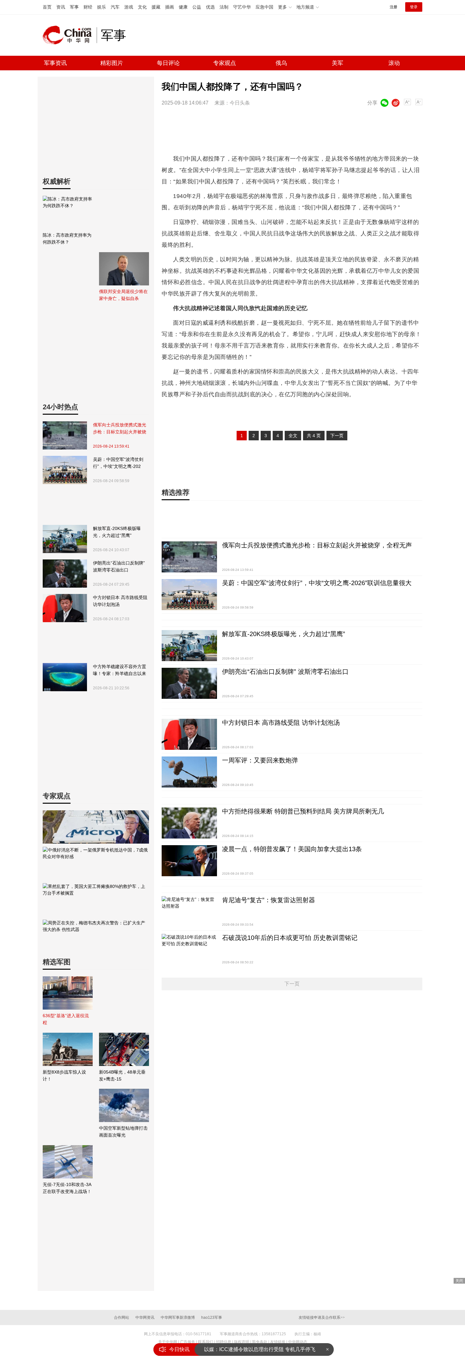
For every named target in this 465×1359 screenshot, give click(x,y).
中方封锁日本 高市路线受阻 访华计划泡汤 (120, 601)
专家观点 (224, 63)
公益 (196, 7)
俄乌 (281, 63)
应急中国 (264, 7)
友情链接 (277, 1342)
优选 (210, 7)
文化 (142, 7)
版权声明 (241, 1342)
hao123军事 (211, 1317)
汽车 (115, 7)
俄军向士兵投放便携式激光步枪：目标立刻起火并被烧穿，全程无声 (119, 428)
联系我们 (205, 1342)
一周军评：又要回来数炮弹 (260, 760)
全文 (292, 435)
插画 (169, 7)
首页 (47, 7)
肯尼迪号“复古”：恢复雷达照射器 (268, 899)
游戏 (128, 7)
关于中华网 (167, 1342)
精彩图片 (111, 63)
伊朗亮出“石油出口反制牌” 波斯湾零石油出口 (119, 566)
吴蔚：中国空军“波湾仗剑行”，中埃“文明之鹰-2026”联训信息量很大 (118, 463)
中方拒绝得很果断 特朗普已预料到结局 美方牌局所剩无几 (303, 811)
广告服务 (187, 1342)
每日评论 (168, 63)
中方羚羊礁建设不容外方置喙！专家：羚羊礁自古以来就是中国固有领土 (119, 670)
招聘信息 (223, 1342)
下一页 (337, 435)
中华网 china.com (69, 35)
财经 (88, 7)
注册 (393, 7)
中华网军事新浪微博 (178, 1317)
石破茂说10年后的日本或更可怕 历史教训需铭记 (289, 937)
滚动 (394, 63)
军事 (74, 7)
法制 (224, 7)
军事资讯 (55, 63)
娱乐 (101, 7)
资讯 (60, 7)
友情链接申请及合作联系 (322, 1317)
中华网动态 (297, 1342)
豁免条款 (259, 1342)
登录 (414, 7)
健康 (183, 7)
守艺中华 (242, 7)
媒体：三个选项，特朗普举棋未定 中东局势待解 (258, 1349)
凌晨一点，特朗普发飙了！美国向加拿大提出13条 (292, 848)
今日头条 (240, 102)
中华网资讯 (144, 1317)
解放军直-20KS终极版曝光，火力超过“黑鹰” (117, 532)
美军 (337, 63)
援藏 (156, 7)
